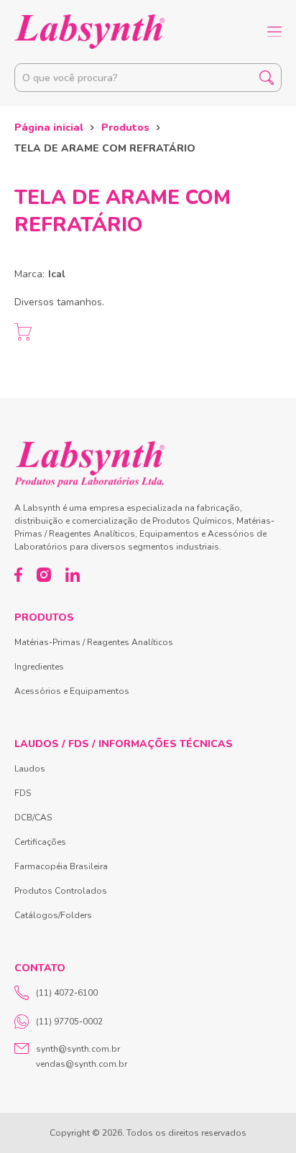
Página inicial (48, 127)
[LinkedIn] (72, 575)
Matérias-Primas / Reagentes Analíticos (93, 642)
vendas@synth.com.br (81, 1064)
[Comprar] (23, 332)
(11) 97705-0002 (69, 1021)
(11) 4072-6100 (67, 993)
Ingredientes (39, 666)
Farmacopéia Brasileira (61, 866)
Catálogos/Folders (53, 915)
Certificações (40, 842)
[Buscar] (266, 77)
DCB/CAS (33, 817)
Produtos (125, 127)
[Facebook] (18, 575)
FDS (22, 793)
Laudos (29, 768)
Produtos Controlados (60, 891)
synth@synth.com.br (78, 1049)
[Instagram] (44, 575)
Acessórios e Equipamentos (71, 691)
